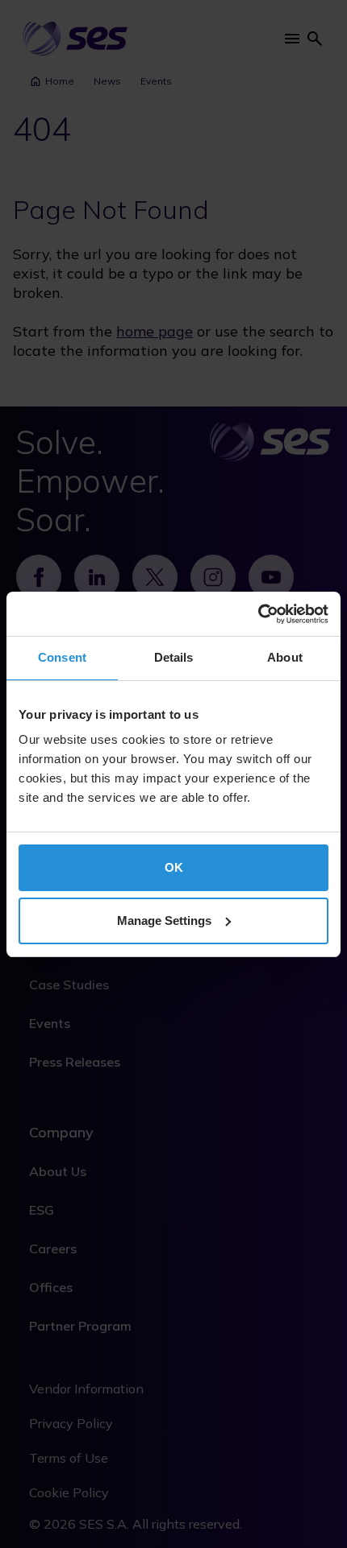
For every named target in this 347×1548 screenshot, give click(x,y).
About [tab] (285, 657)
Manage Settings (164, 920)
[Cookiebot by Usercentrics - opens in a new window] (257, 614)
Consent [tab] (62, 657)
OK (174, 867)
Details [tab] (174, 657)
